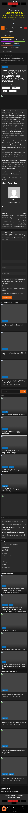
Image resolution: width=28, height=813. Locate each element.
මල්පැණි (5, 47)
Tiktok (18, 798)
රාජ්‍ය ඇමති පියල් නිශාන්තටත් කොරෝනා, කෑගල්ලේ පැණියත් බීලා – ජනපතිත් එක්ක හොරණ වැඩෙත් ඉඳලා (20, 220)
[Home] (3, 27)
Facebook (7, 796)
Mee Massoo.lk (14, 12)
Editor (4, 85)
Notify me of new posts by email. (13, 293)
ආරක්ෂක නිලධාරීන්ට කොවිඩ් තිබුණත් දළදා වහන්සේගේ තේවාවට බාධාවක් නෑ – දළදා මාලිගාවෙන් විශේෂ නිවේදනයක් (8, 220)
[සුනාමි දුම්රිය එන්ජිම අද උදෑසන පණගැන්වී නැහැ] (14, 483)
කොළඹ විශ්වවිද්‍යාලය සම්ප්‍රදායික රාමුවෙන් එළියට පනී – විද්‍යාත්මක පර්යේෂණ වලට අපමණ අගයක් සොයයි (14, 609)
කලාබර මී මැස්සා (20, 39)
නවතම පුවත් (12, 28)
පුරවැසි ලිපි (5, 550)
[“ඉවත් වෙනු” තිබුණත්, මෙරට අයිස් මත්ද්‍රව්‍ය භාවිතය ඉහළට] (14, 369)
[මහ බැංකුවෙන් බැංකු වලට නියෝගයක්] (14, 641)
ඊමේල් (4, 267)
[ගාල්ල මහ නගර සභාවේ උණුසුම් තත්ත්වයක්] (14, 341)
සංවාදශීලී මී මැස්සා (10, 31)
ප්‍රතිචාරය (5, 239)
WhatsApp (11, 798)
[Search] (23, 27)
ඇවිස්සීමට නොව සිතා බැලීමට (10, 544)
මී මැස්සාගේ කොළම (7, 35)
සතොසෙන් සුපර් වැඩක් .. (9, 630)
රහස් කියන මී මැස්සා (7, 39)
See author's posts (14, 202)
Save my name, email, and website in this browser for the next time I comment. (13, 281)
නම (3, 262)
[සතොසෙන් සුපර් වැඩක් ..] (14, 622)
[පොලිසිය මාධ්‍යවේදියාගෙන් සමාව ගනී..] (14, 313)
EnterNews (19, 809)
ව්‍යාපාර (4, 559)
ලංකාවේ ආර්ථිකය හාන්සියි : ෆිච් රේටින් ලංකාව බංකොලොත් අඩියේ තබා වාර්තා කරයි (14, 666)
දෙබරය (20, 28)
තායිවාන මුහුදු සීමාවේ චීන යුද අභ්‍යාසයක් (13, 532)
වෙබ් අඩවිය (5, 273)
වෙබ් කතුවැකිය (6, 567)
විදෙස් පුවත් (11, 467)
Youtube (13, 796)
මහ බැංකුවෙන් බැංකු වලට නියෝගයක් (13, 649)
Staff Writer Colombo (15, 327)
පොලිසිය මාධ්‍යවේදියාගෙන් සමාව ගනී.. (12, 325)
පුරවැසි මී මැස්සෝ (7, 43)
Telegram (20, 796)
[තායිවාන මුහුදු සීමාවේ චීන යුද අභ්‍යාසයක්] (14, 464)
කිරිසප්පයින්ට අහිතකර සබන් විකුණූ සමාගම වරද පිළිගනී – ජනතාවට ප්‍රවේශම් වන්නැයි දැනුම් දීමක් (13, 590)
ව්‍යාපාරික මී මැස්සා (14, 47)
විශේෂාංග (4, 565)
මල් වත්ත (16, 43)
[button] (6, 28)
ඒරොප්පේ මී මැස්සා (7, 51)
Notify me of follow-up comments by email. (13, 289)
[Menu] (6, 28)
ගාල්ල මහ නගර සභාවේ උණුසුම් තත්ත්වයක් (14, 353)
